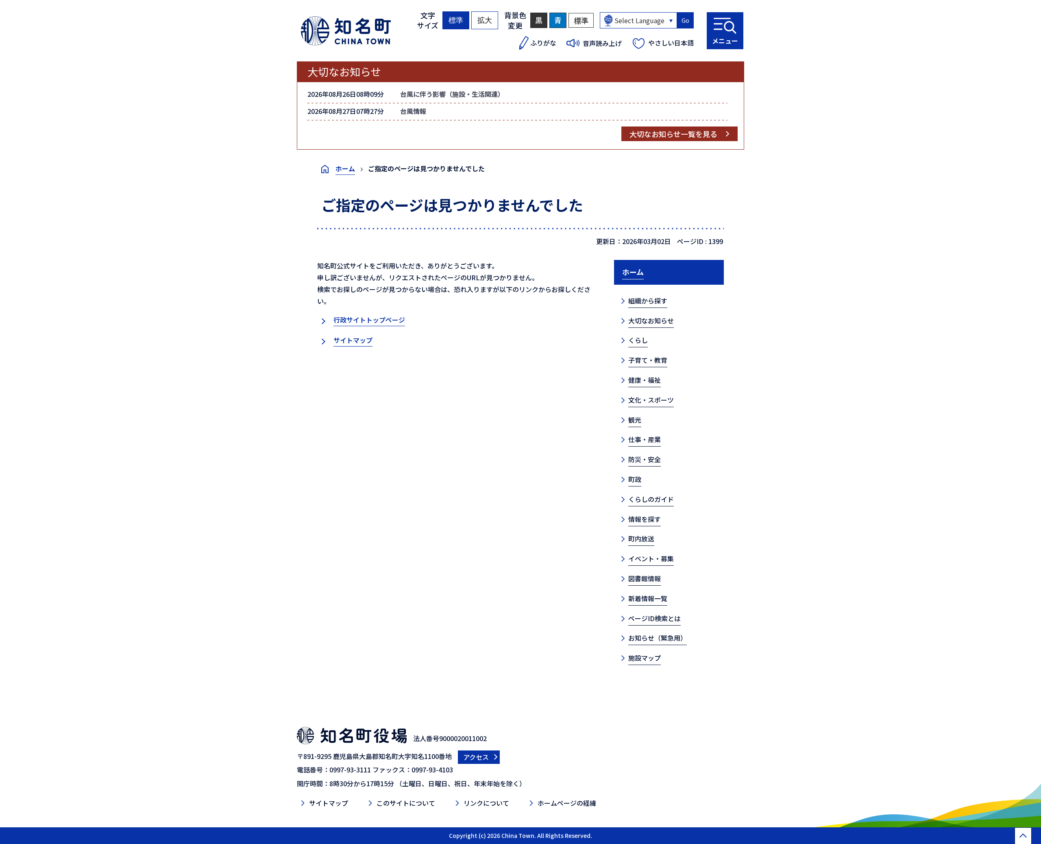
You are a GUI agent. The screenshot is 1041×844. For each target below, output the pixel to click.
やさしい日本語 (671, 43)
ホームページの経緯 (567, 803)
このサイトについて (406, 803)
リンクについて (486, 803)
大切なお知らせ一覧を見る (673, 134)
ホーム (345, 168)
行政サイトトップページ (369, 320)
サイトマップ (352, 340)
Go (685, 20)
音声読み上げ (602, 43)
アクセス (476, 757)
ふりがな (543, 43)
